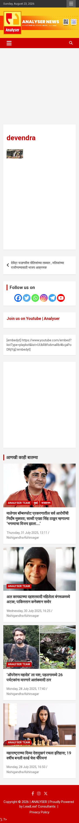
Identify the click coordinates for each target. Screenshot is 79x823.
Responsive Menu (71, 4)
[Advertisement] (39, 90)
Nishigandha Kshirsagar (23, 537)
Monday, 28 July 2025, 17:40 (26, 689)
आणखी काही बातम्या (22, 457)
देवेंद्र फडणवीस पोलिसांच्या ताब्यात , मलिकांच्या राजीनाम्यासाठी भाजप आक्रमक (37, 265)
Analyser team (19, 502)
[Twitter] (27, 298)
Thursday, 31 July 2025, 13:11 (27, 532)
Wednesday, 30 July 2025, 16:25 (28, 611)
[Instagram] (44, 298)
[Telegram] (52, 298)
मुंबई (36, 502)
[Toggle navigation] (9, 43)
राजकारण (45, 502)
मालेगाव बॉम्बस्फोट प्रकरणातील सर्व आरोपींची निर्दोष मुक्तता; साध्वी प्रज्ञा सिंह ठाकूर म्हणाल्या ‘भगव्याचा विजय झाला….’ (38, 518)
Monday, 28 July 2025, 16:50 (26, 767)
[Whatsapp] (35, 298)
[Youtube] (61, 298)
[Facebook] (18, 298)
